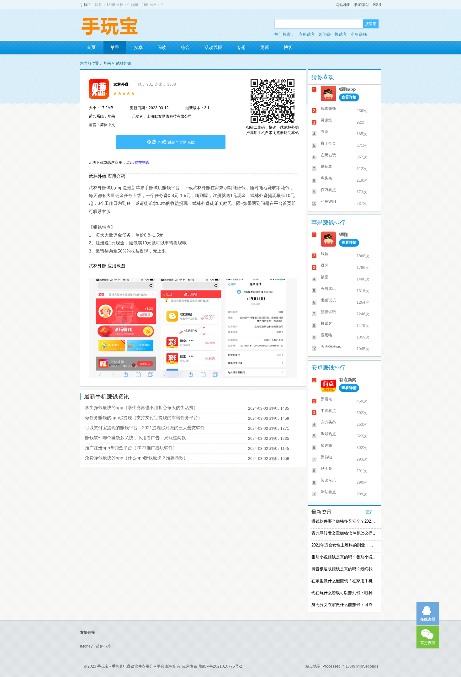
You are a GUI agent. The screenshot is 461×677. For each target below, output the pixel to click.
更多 (369, 512)
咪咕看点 (328, 492)
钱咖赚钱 (328, 108)
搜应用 (370, 24)
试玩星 (326, 166)
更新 (264, 47)
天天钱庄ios (331, 346)
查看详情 (349, 97)
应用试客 (307, 34)
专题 (241, 47)
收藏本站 (361, 5)
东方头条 (328, 422)
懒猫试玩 (328, 300)
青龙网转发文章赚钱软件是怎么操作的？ (344, 533)
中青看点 (328, 410)
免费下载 (170, 142)
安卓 (138, 47)
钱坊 (324, 254)
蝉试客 (341, 34)
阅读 (161, 47)
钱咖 (343, 234)
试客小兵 (103, 646)
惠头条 (326, 178)
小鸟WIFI (328, 201)
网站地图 (343, 5)
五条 (324, 132)
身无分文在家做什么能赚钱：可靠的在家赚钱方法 (344, 604)
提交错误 (142, 162)
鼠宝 (324, 277)
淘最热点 (328, 434)
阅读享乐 (328, 480)
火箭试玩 (328, 288)
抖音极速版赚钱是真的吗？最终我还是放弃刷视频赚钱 (344, 569)
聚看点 (326, 399)
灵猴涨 (326, 120)
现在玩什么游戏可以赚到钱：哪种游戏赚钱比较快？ (344, 592)
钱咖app (347, 89)
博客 (288, 47)
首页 (91, 47)
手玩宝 (85, 5)
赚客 (324, 265)
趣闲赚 (325, 34)
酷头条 (326, 468)
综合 (185, 47)
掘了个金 (328, 143)
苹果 (114, 47)
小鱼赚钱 (359, 34)
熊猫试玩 (328, 312)
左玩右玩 (328, 155)
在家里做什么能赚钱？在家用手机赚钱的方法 (344, 580)
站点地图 (313, 666)
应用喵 (326, 335)
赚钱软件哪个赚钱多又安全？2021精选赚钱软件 (344, 521)
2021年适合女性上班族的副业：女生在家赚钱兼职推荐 (344, 545)
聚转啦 (326, 457)
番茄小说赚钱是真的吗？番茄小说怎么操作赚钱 (344, 557)
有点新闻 (348, 379)
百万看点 (328, 190)
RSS (377, 5)
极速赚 (326, 445)
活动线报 (213, 47)
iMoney (86, 646)
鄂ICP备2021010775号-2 (220, 666)
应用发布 (189, 666)
